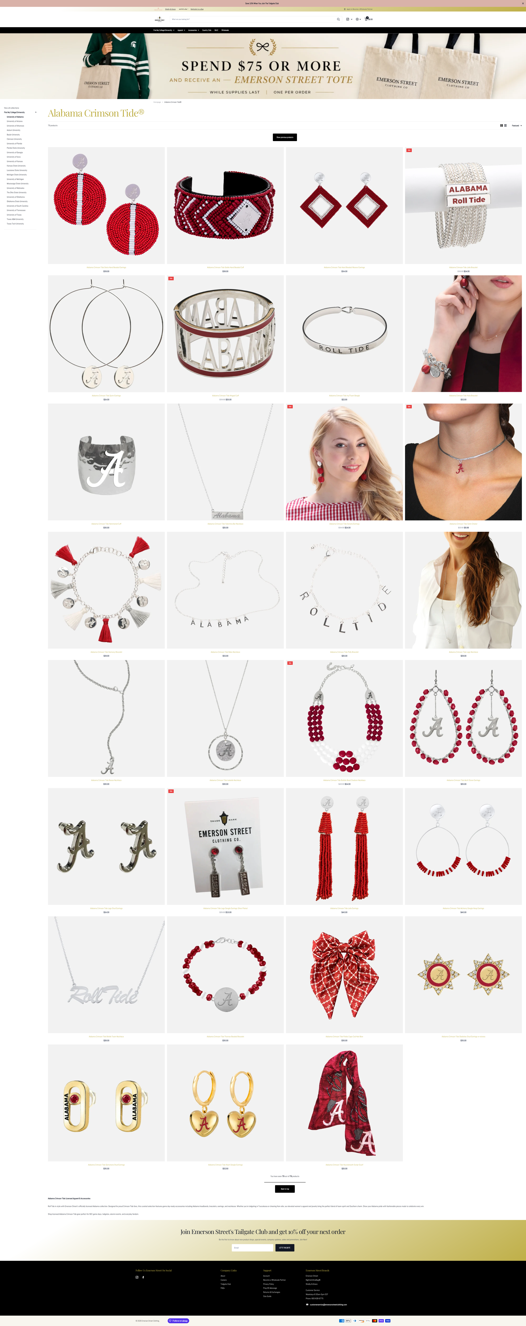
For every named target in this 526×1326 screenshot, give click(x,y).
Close (523, 3)
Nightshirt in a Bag (197, 9)
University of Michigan (15, 179)
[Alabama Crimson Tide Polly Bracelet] (344, 590)
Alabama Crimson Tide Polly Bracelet (344, 652)
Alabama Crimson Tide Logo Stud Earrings (106, 908)
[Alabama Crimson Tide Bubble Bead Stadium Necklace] (344, 718)
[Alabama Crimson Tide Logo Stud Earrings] (106, 846)
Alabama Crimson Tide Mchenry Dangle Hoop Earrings (463, 908)
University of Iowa (14, 156)
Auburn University (13, 130)
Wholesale (225, 30)
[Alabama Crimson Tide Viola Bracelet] (463, 333)
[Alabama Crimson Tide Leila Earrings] (344, 846)
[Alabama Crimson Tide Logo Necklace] (463, 590)
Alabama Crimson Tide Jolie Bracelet (463, 267)
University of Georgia (15, 152)
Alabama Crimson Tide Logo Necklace (463, 652)
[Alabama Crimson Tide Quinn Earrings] (106, 333)
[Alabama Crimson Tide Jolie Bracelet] (463, 205)
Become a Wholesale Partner (274, 1280)
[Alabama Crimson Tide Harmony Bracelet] (106, 590)
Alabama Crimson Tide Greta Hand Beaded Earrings (106, 267)
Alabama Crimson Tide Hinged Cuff (225, 395)
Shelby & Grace (170, 9)
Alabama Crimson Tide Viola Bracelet (463, 395)
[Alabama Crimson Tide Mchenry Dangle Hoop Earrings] (463, 846)
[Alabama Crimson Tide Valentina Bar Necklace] (225, 462)
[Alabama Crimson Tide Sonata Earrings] (344, 462)
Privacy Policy (268, 1284)
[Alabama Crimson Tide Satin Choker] (463, 462)
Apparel (180, 30)
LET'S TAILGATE (285, 1247)
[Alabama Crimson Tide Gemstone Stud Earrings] (106, 1102)
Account (266, 1275)
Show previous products (285, 137)
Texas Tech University (15, 223)
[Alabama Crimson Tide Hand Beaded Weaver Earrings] (344, 205)
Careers (224, 1280)
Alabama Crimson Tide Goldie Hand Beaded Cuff (225, 267)
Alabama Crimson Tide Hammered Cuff (106, 523)
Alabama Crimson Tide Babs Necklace (225, 652)
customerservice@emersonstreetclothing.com (328, 1304)
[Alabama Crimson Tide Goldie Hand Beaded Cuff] (225, 205)
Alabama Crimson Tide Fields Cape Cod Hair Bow (344, 1036)
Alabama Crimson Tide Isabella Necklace (225, 780)
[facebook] (143, 1277)
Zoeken (338, 19)
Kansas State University (16, 165)
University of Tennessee (16, 210)
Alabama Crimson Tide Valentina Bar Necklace (225, 523)
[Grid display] (501, 125)
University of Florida (14, 143)
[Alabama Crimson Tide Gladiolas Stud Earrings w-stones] (463, 974)
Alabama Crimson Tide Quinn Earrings (106, 395)
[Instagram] (137, 1277)
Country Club (206, 30)
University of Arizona (14, 121)
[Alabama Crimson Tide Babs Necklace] (225, 590)
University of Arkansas (15, 125)
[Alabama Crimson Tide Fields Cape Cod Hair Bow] (344, 974)
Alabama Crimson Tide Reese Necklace (106, 780)
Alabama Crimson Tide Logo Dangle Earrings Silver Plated (225, 908)
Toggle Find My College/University (35, 112)
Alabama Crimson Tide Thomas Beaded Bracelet (225, 1036)
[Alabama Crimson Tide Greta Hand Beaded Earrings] (106, 205)
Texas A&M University (15, 219)
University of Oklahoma (16, 197)
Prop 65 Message (270, 1288)
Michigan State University (17, 174)
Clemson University (14, 139)
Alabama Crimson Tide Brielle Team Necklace (106, 1036)
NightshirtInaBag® (313, 1280)
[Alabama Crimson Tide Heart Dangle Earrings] (225, 1102)
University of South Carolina (17, 206)
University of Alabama (15, 116)
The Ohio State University (16, 192)
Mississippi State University (17, 183)
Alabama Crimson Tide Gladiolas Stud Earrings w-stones (463, 1036)
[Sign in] (358, 19)
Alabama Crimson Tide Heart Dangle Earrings (225, 1164)
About (223, 1275)
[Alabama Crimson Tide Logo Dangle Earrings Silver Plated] (225, 846)
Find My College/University (162, 30)
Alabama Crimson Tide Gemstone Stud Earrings (106, 1164)
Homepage (157, 102)
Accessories (192, 30)
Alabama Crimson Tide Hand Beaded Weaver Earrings (344, 267)
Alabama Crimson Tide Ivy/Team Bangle (344, 395)
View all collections (11, 108)
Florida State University (16, 148)
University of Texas (14, 214)
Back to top (285, 1189)
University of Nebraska (15, 188)
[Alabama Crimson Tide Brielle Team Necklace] (106, 974)
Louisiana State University (17, 170)
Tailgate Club (226, 1284)
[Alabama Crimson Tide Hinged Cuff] (225, 333)
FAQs (223, 1288)
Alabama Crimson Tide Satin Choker (463, 523)
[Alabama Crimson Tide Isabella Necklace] (225, 718)
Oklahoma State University (17, 201)
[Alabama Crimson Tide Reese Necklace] (106, 718)
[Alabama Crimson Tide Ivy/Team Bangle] (344, 333)
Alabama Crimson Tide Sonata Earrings (344, 523)
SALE (216, 30)
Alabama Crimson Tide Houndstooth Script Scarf (344, 1164)
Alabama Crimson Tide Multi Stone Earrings (463, 780)
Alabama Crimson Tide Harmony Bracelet (106, 652)
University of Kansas (15, 161)
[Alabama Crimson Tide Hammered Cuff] (106, 462)
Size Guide (267, 1296)
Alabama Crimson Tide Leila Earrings (344, 908)
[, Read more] (349, 19)
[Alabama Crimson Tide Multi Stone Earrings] (463, 718)
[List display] (505, 125)
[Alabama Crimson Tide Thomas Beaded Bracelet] (225, 974)
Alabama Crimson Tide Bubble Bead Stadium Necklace (344, 780)
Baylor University (13, 134)
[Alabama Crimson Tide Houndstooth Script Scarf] (344, 1102)
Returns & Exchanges (271, 1292)
